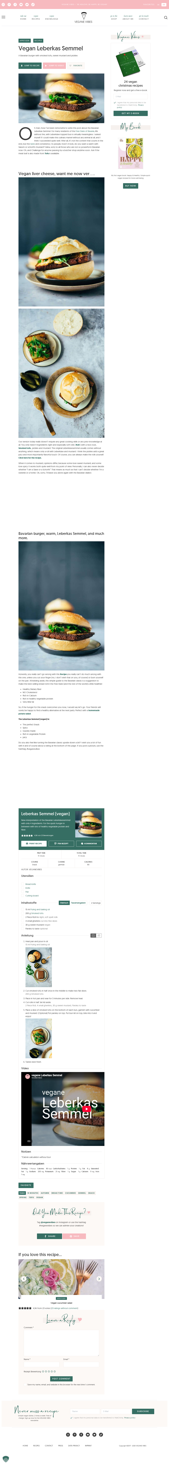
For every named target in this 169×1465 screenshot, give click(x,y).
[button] (22, 835)
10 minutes (32, 1193)
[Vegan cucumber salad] (61, 1279)
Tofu (47, 153)
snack (91, 1193)
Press (60, 1445)
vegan (39, 1197)
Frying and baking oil (40, 909)
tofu (31, 1197)
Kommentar (90, 843)
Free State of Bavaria (85, 131)
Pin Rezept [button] (62, 843)
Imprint (88, 1445)
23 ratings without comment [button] (64, 1308)
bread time (57, 1193)
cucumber (70, 1193)
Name (27, 1359)
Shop (114, 17)
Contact (144, 17)
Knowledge (51, 17)
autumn (45, 1193)
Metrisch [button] (64, 902)
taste (32, 144)
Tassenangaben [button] (78, 902)
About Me (128, 17)
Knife (27, 888)
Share (51, 1236)
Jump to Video (56, 65)
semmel (82, 1193)
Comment (29, 1327)
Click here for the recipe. (30, 457)
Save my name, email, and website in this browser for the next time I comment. (61, 1385)
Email (66, 1359)
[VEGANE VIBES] (83, 17)
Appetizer (24, 41)
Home (23, 17)
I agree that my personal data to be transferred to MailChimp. (131, 104)
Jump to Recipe (32, 65)
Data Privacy (74, 1445)
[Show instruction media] (93, 935)
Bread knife (30, 884)
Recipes (36, 17)
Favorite (77, 65)
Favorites (148, 4)
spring (23, 1197)
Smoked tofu (24, 448)
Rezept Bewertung (32, 1371)
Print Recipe (35, 843)
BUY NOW (130, 185)
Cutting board (32, 895)
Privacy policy (129, 1418)
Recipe (63, 674)
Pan (27, 891)
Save (76, 1236)
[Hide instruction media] (99, 935)
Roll (77, 444)
